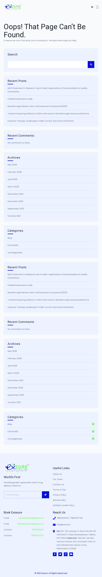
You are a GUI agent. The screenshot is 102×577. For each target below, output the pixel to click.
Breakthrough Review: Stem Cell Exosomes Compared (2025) (37, 106)
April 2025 (12, 179)
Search (13, 54)
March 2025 (13, 186)
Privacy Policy (59, 494)
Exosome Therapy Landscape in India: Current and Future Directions (41, 120)
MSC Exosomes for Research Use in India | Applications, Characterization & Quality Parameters (47, 90)
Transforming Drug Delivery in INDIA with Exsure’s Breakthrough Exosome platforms (48, 113)
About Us (57, 474)
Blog (10, 238)
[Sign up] (45, 494)
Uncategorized (15, 252)
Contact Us (58, 484)
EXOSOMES (13, 245)
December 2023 (15, 194)
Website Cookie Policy (63, 505)
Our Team (58, 479)
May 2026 (12, 164)
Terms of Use (59, 489)
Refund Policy (59, 500)
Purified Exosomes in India (20, 99)
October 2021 (14, 216)
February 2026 (15, 172)
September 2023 (16, 208)
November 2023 (15, 201)
